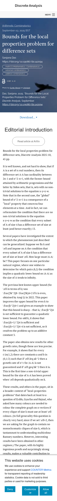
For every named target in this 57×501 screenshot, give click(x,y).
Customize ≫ (31, 490)
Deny (11, 489)
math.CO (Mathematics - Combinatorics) (22, 67)
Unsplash (26, 88)
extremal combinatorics (15, 70)
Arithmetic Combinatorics (16, 25)
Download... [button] (28, 117)
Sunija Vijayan (15, 88)
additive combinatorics (15, 74)
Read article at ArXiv (28, 141)
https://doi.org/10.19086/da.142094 (22, 61)
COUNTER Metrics (41, 469)
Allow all (47, 490)
